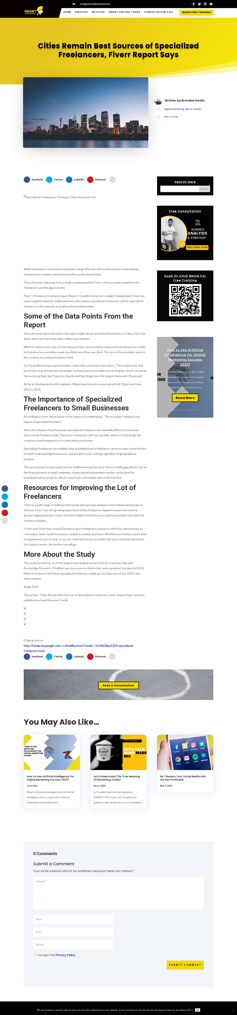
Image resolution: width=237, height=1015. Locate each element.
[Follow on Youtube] (211, 4)
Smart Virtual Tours (124, 12)
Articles (98, 12)
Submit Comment (185, 965)
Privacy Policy (65, 955)
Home (67, 12)
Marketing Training (196, 12)
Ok (197, 1010)
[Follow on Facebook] (193, 4)
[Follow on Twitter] (199, 4)
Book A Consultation (118, 685)
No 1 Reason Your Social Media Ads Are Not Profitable (183, 778)
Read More (185, 398)
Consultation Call (159, 12)
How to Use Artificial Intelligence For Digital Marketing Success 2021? (50, 778)
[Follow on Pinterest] (205, 4)
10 (197, 409)
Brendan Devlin (176, 372)
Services (81, 12)
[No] (233, 1010)
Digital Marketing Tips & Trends (182, 109)
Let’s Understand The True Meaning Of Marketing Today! (117, 778)
